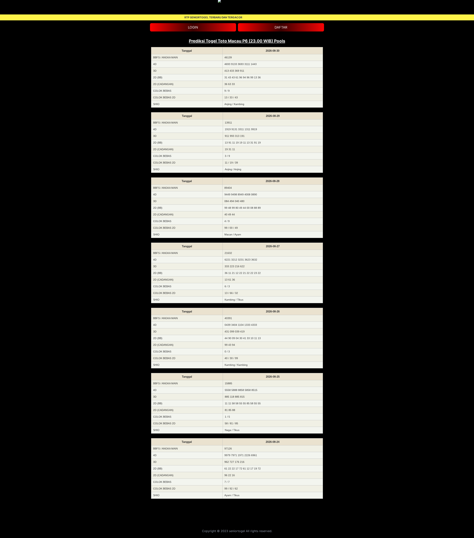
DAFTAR (281, 27)
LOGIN (193, 27)
